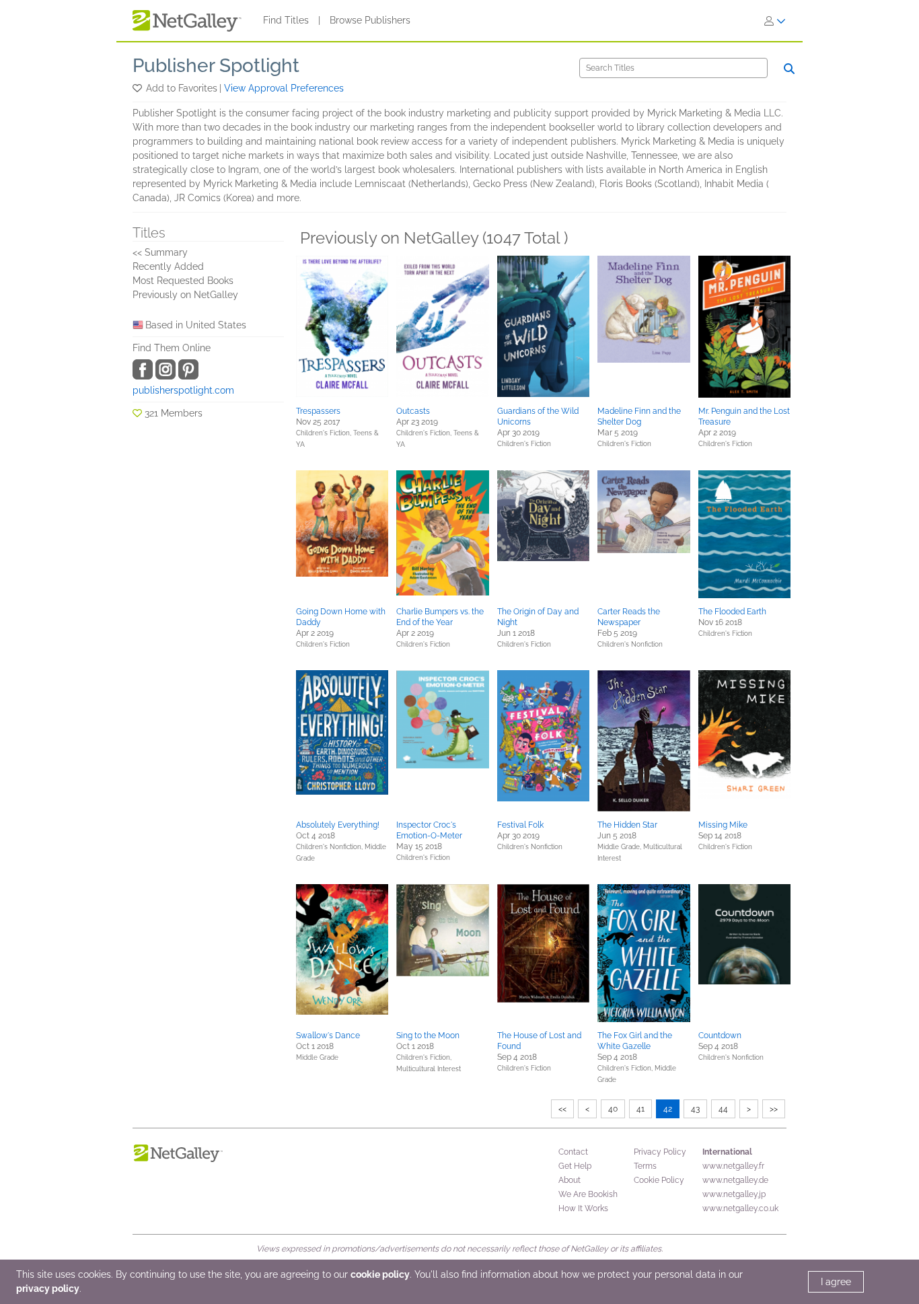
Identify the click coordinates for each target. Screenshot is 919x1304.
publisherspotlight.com (183, 390)
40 (613, 1109)
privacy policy (47, 1288)
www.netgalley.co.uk (740, 1208)
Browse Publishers (370, 20)
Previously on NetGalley (185, 294)
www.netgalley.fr (733, 1166)
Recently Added (168, 266)
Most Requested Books (183, 280)
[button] (138, 88)
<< (562, 1109)
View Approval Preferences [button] (284, 88)
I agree (836, 1281)
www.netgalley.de (735, 1180)
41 (640, 1109)
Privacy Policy (660, 1152)
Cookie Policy (659, 1180)
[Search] (789, 68)
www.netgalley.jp (734, 1194)
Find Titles (286, 20)
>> (774, 1109)
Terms (645, 1166)
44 (723, 1109)
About (569, 1180)
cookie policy (380, 1274)
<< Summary (160, 252)
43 (695, 1109)
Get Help (574, 1166)
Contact (573, 1152)
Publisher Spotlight (216, 66)
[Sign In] (775, 21)
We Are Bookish (588, 1194)
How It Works (583, 1208)
